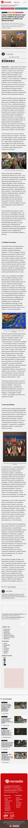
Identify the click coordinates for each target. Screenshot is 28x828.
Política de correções (9, 635)
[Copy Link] (7, 61)
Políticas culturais (21, 8)
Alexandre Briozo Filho (7, 737)
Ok (10, 826)
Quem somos (7, 629)
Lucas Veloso (5, 749)
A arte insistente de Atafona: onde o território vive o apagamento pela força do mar (7, 721)
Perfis (5, 646)
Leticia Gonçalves (6, 725)
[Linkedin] (5, 61)
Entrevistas (6, 648)
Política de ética (7, 633)
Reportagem (5, 12)
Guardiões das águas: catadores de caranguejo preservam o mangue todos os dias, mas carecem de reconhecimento (7, 757)
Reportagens (7, 645)
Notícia (5, 643)
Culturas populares (11, 12)
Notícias (18, 797)
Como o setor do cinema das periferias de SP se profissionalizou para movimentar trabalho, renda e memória (7, 744)
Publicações (7, 630)
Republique (6, 638)
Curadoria (6, 649)
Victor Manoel (5, 713)
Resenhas (6, 651)
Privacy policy (16, 826)
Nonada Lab (7, 632)
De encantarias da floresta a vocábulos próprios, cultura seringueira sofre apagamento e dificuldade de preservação (6, 708)
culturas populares (12, 587)
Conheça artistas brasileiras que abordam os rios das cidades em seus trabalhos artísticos (6, 732)
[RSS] (9, 61)
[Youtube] (14, 61)
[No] (26, 824)
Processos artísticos (7, 8)
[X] (11, 61)
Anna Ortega (10, 54)
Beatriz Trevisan (6, 762)
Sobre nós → (17, 2)
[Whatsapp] (3, 61)
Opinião (6, 653)
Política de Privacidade (9, 637)
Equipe (6, 799)
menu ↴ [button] (25, 2)
